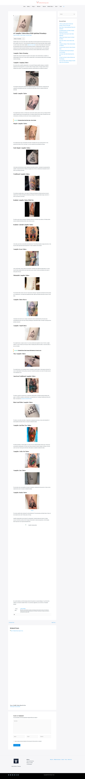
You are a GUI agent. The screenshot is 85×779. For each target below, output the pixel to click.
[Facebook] (8, 775)
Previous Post (11, 622)
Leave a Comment (16, 35)
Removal (44, 6)
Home (24, 6)
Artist (56, 6)
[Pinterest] (12, 775)
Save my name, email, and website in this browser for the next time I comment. (28, 741)
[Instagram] (16, 775)
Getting (28, 6)
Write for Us (70, 759)
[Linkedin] (14, 614)
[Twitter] (14, 775)
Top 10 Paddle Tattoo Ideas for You (18, 705)
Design (33, 6)
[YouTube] (10, 775)
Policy (66, 759)
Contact (62, 759)
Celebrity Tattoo (50, 6)
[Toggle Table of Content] (23, 39)
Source (32, 510)
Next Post (54, 622)
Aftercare (38, 6)
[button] (29, 6)
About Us (51, 759)
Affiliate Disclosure (57, 759)
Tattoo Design (22, 35)
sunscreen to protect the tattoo (26, 398)
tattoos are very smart (31, 44)
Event (61, 6)
